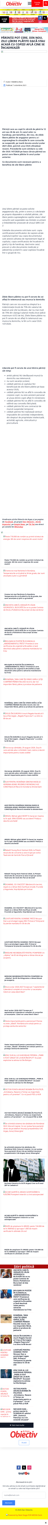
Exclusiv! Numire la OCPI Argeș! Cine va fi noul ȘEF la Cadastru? (23, 1184)
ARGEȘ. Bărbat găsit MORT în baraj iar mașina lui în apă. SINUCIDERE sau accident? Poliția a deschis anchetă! (23, 841)
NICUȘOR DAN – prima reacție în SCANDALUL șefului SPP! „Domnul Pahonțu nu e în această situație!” (22, 1414)
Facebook (9, 522)
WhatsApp (18, 527)
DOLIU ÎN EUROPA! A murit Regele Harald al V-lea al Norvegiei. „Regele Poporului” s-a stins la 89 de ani (23, 739)
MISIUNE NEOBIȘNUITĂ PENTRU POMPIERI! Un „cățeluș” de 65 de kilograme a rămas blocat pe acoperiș (23, 978)
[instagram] (40, 22)
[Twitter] (24, 1468)
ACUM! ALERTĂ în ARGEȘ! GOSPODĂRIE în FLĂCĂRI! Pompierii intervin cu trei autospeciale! (21, 1217)
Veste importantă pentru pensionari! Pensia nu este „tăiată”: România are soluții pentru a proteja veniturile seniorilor (23, 1046)
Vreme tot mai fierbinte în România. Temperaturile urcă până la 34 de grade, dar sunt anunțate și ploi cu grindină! (23, 596)
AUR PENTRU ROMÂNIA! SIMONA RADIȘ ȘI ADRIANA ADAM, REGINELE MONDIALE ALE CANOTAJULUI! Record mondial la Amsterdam (23, 807)
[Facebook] (19, 1468)
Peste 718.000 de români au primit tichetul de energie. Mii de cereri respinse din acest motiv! (23, 20)
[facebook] (40, 18)
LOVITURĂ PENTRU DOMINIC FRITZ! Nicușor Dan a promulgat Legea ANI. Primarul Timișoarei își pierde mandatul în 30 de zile (22, 944)
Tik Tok (32, 524)
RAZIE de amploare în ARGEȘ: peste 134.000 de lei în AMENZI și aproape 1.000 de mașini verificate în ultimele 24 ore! (23, 1252)
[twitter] (45, 18)
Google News (19, 524)
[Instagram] (29, 1468)
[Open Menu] (29, 3)
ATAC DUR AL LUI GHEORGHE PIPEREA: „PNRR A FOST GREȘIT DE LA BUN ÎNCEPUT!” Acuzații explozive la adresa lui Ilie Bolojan (23, 1081)
